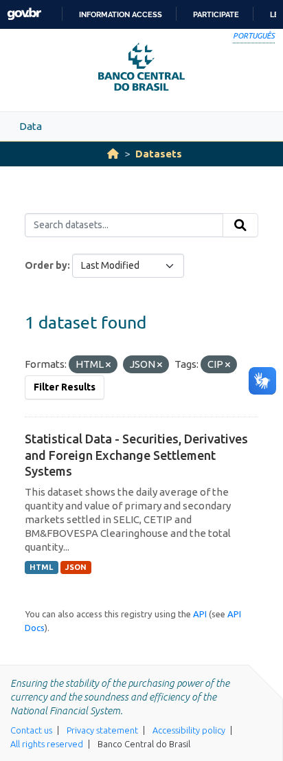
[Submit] (240, 225)
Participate (216, 14)
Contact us (31, 730)
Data (30, 126)
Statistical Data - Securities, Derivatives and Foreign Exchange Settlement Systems (136, 455)
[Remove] (108, 365)
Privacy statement (102, 730)
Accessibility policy (188, 730)
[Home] (113, 153)
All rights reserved (46, 744)
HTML (41, 567)
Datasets (158, 153)
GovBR (24, 14)
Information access (120, 14)
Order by (46, 265)
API (200, 614)
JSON (76, 567)
